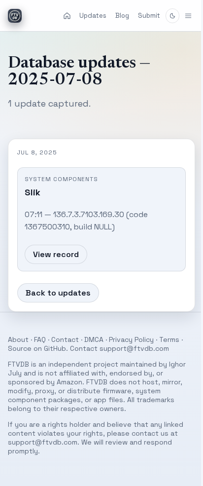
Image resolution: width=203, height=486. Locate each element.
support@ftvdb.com (134, 348)
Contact (65, 339)
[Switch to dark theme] (172, 15)
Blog (122, 15)
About (18, 339)
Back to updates (58, 293)
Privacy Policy (131, 339)
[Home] (67, 15)
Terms (169, 339)
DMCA (93, 339)
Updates (92, 15)
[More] (181, 15)
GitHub (55, 348)
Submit (149, 15)
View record (56, 254)
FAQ (40, 339)
